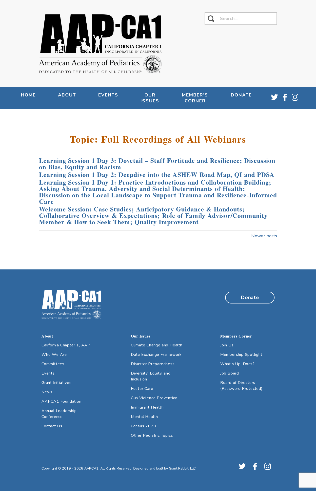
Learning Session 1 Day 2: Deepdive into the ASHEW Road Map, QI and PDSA (157, 174)
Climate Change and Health (156, 345)
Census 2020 (143, 426)
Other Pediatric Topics (152, 435)
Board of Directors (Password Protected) (241, 385)
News (47, 392)
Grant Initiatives (56, 382)
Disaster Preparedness (153, 364)
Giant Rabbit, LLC (182, 468)
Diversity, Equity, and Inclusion (151, 376)
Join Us (227, 345)
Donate (241, 95)
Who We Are (54, 354)
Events (48, 373)
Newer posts (264, 236)
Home (28, 95)
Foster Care (142, 388)
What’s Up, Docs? (237, 364)
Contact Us (51, 426)
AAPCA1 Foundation (61, 401)
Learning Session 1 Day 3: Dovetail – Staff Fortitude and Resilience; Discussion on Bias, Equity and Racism (157, 163)
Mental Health (144, 416)
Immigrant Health (147, 407)
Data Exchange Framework (156, 354)
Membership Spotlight (241, 354)
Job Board (229, 373)
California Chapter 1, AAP (65, 345)
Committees (52, 364)
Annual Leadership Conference (59, 413)
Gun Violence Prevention (154, 398)
